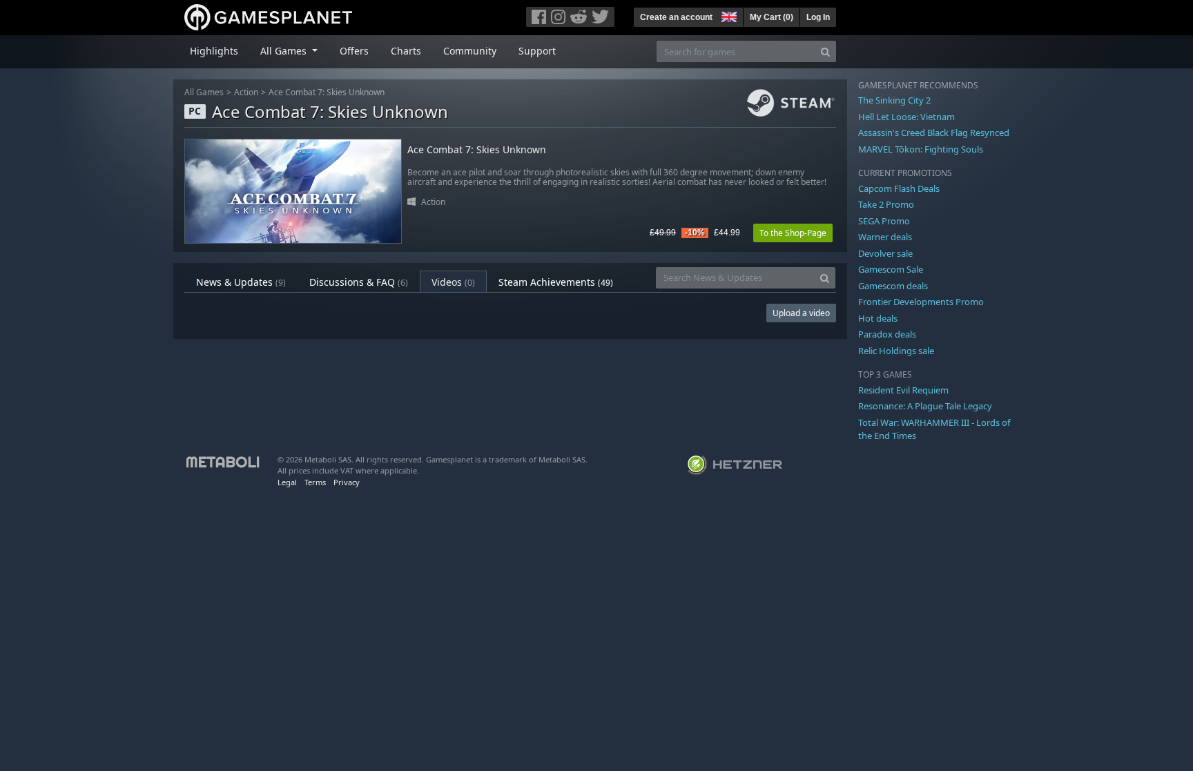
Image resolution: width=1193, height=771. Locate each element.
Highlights (214, 50)
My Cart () (771, 17)
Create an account (676, 17)
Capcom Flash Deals (899, 188)
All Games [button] (284, 50)
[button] (728, 15)
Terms (315, 482)
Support (537, 50)
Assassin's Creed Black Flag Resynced (933, 132)
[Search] (825, 51)
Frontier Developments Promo (921, 301)
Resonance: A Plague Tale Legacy (925, 406)
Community (469, 50)
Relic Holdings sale (896, 350)
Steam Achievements (555, 282)
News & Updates (241, 282)
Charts (406, 50)
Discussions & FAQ (358, 282)
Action (246, 92)
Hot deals (878, 318)
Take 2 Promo (886, 204)
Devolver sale (885, 253)
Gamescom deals (893, 286)
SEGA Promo (884, 221)
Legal (287, 482)
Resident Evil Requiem (903, 390)
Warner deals (885, 237)
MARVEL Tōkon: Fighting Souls (920, 149)
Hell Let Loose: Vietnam (906, 116)
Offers (354, 50)
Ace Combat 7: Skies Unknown (327, 92)
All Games (204, 92)
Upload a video (801, 313)
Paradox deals (887, 334)
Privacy (346, 482)
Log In (818, 17)
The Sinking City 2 (894, 100)
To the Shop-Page (792, 233)
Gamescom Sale (890, 269)
